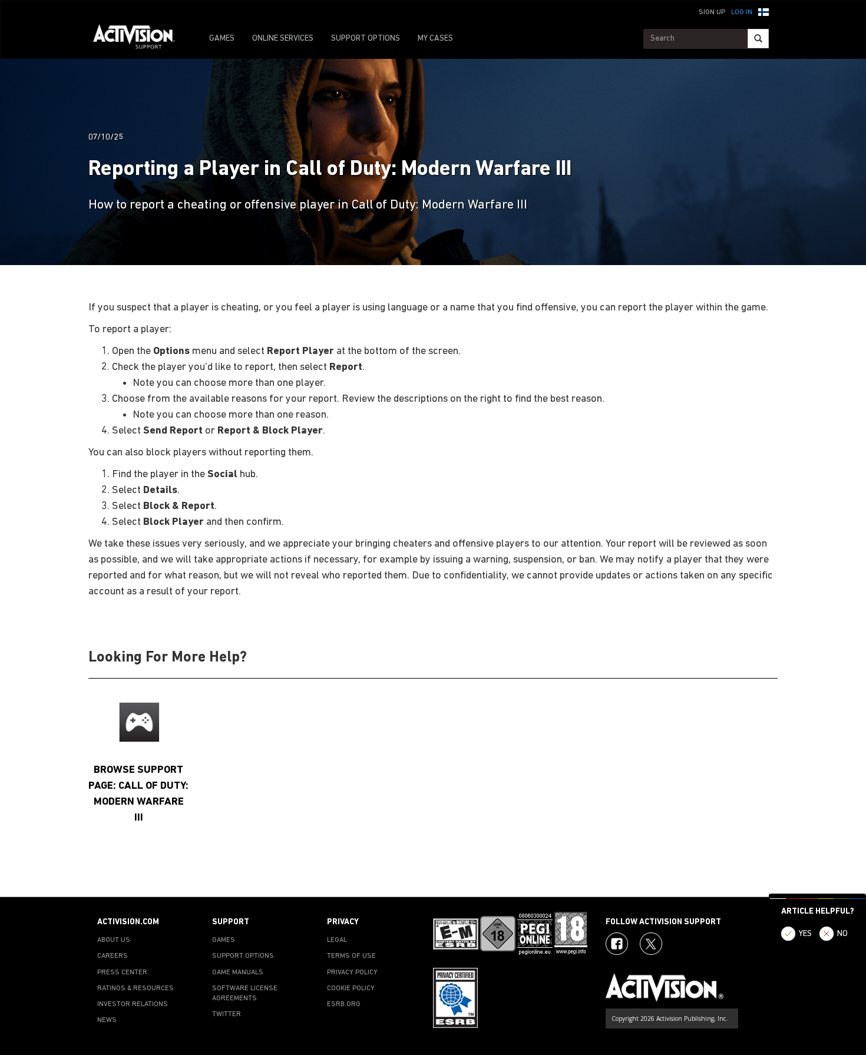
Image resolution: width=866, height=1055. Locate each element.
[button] (763, 11)
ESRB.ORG (344, 1004)
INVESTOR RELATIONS (132, 1004)
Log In (741, 12)
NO (842, 934)
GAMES (221, 38)
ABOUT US (113, 940)
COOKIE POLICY (351, 988)
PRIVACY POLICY (352, 972)
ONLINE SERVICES (282, 38)
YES (805, 934)
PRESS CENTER (122, 972)
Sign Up (712, 12)
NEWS (107, 1020)
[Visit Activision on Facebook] (617, 943)
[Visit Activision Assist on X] (651, 943)
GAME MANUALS (237, 972)
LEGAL (337, 940)
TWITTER (226, 1014)
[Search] (758, 38)
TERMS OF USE (351, 956)
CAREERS (112, 956)
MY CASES (435, 38)
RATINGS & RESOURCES (135, 988)
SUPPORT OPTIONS (365, 38)
